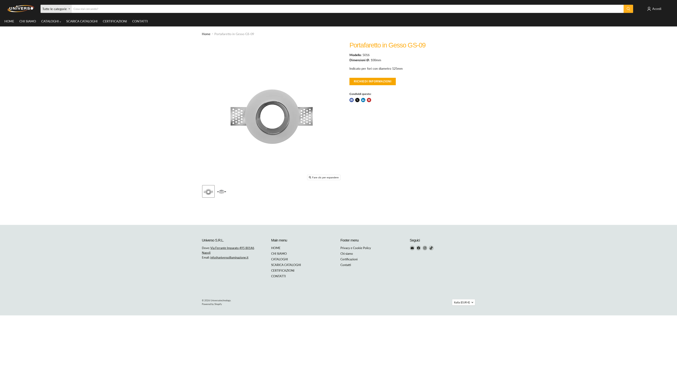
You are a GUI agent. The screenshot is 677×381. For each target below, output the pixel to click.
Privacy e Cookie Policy (355, 248)
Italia (462, 302)
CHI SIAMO (27, 21)
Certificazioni (349, 259)
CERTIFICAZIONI (115, 21)
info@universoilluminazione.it (229, 257)
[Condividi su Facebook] (351, 100)
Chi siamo (346, 253)
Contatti (345, 265)
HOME (9, 21)
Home (206, 34)
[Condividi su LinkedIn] (363, 100)
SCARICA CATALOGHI (81, 21)
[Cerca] (628, 9)
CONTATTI (140, 21)
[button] (208, 191)
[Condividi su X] (357, 100)
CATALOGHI (50, 21)
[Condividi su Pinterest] (369, 100)
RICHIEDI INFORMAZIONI (372, 81)
